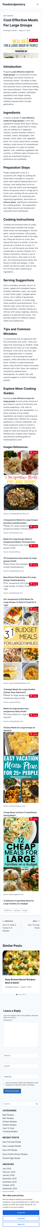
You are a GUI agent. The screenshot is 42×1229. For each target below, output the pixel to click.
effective (8, 910)
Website (7, 1076)
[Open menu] (37, 4)
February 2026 (9, 1172)
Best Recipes (8, 16)
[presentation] (21, 963)
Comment (8, 1020)
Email (7, 1066)
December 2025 (9, 1178)
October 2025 (9, 1185)
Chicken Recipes (10, 1122)
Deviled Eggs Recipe (11, 1158)
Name (7, 1055)
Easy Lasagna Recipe (12, 1146)
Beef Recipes (8, 1115)
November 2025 (10, 1182)
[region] (21, 1210)
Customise (21, 1218)
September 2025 (10, 1188)
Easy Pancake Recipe (12, 1142)
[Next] (36, 971)
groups (17, 910)
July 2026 (7, 1168)
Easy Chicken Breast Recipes (15, 1154)
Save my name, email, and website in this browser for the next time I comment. (22, 1084)
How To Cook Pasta (33, 924)
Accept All (21, 1212)
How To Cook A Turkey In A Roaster (9, 926)
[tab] (16, 994)
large (25, 910)
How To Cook (8, 1128)
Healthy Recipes (10, 1125)
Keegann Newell (11, 30)
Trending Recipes (10, 1131)
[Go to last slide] (6, 971)
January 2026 (9, 1175)
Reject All (21, 1224)
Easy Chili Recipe (10, 1150)
